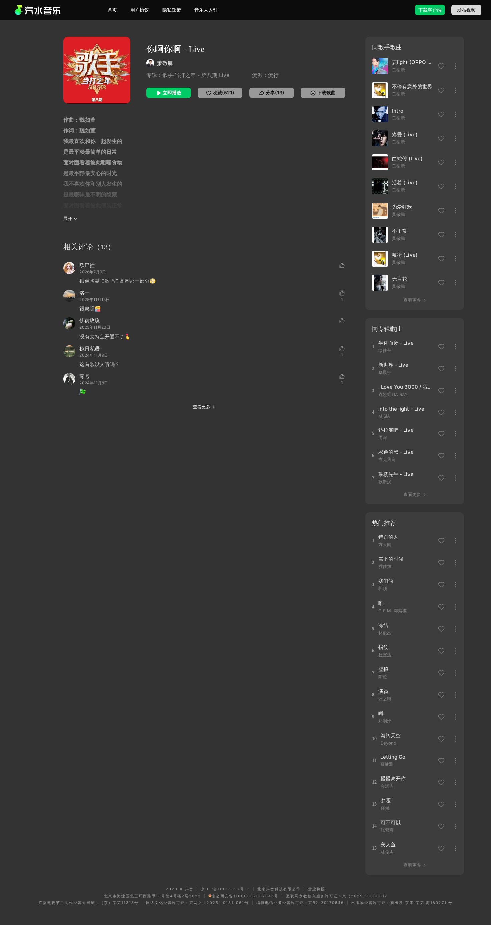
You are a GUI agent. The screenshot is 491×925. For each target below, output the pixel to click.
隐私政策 (171, 10)
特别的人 (388, 537)
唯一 (383, 603)
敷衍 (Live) (405, 255)
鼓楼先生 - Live (396, 474)
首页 (112, 10)
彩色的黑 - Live (396, 452)
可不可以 (391, 822)
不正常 (399, 231)
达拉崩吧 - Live (396, 430)
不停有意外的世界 (412, 86)
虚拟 (383, 669)
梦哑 (386, 800)
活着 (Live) (405, 182)
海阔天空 (391, 735)
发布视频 (466, 10)
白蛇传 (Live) (407, 158)
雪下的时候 (390, 559)
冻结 (383, 625)
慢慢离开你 (393, 778)
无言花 (399, 279)
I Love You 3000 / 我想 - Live (406, 387)
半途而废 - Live (396, 343)
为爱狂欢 (402, 207)
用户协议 (139, 10)
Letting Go (392, 757)
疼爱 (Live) (405, 134)
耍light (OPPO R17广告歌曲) (413, 62)
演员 (383, 691)
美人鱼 (388, 844)
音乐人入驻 (206, 10)
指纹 (383, 647)
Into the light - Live (401, 409)
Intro (397, 111)
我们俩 (385, 581)
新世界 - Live (393, 365)
